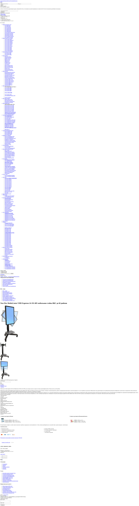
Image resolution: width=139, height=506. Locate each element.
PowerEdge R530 (8, 239)
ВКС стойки (7, 150)
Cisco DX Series (8, 118)
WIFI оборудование (6, 98)
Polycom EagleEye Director (9, 155)
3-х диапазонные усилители (10, 267)
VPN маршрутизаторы (9, 34)
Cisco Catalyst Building (9, 50)
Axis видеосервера (8, 206)
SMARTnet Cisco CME (9, 217)
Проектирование (6, 481)
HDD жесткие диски (8, 251)
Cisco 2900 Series (8, 29)
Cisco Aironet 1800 (8, 87)
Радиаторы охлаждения (9, 254)
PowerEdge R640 (8, 242)
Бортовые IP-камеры (8, 204)
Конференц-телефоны (7, 135)
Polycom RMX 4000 (8, 133)
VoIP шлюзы (5, 194)
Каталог (5, 276)
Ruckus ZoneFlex (8, 97)
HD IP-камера (7, 208)
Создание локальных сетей (8, 474)
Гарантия (6, 0)
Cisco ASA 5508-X (8, 180)
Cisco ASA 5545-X (8, 185)
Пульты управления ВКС (9, 157)
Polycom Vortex (7, 147)
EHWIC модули (8, 58)
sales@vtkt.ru (2, 454)
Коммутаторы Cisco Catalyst (8, 38)
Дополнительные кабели (9, 142)
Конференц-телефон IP (9, 139)
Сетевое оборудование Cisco (8, 487)
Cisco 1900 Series (8, 28)
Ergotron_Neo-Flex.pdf (6, 442)
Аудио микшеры (6, 145)
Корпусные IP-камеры (9, 203)
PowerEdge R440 (8, 238)
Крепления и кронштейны (10, 101)
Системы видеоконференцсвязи (8, 476)
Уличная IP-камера (8, 211)
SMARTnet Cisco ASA (9, 216)
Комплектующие (8, 144)
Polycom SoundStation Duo (9, 136)
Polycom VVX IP (8, 164)
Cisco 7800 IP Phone (8, 160)
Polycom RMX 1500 (8, 131)
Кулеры (6, 255)
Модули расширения (8, 252)
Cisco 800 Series (8, 25)
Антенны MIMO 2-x (8, 82)
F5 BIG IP (6, 257)
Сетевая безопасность (7, 488)
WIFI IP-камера (7, 207)
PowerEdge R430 (8, 237)
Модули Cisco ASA (8, 191)
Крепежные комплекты (9, 70)
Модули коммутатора (9, 65)
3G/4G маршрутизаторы (9, 36)
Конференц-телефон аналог (10, 140)
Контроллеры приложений (8, 256)
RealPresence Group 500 (9, 125)
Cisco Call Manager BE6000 (10, 176)
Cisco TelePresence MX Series (10, 119)
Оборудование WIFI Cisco (7, 486)
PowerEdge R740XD (8, 246)
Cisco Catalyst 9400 (8, 48)
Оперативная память (8, 249)
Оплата (9, 0)
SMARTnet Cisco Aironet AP (10, 220)
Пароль (19, 3)
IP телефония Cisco (6, 489)
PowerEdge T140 (8, 228)
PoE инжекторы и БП (9, 100)
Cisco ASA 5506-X (8, 179)
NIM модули (7, 61)
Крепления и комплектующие (10, 170)
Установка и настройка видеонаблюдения (10, 480)
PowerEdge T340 (8, 229)
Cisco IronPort (5, 221)
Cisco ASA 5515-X (8, 182)
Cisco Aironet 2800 (8, 88)
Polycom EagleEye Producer (10, 154)
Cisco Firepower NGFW (7, 193)
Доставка (12, 0)
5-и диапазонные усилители (10, 268)
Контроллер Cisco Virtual (9, 111)
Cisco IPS (6, 192)
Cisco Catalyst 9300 (8, 47)
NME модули (7, 60)
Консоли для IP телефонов (9, 168)
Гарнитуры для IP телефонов (10, 167)
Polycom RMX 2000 (8, 132)
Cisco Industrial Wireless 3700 (10, 95)
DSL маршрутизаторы (9, 37)
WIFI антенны (5, 71)
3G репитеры (7, 261)
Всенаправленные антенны (10, 72)
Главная (1, 276)
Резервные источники (9, 102)
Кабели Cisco (7, 68)
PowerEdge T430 (8, 230)
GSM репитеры (7, 260)
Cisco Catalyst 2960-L (8, 41)
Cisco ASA (5, 177)
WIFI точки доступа (6, 85)
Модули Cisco (5, 55)
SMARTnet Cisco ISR (9, 215)
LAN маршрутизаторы (9, 33)
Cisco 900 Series (8, 26)
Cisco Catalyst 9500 (8, 49)
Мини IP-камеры (8, 202)
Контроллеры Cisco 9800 (9, 110)
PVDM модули (7, 62)
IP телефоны (5, 158)
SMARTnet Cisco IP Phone (9, 218)
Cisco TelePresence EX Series (10, 120)
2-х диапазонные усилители (10, 266)
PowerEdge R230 (8, 233)
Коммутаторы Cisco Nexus (7, 51)
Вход (1, 1)
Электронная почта (4, 3)
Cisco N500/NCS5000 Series (10, 32)
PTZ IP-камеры (7, 200)
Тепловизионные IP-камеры (10, 205)
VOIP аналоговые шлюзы (9, 195)
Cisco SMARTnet (6, 212)
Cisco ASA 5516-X (8, 183)
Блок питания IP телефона (9, 169)
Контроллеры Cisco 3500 (9, 106)
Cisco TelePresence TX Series (10, 121)
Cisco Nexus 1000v (8, 54)
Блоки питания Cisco (9, 69)
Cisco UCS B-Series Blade (9, 224)
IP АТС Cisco (5, 174)
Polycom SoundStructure (9, 146)
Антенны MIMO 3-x (8, 83)
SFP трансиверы (8, 56)
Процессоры (7, 248)
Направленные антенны (9, 73)
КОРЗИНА (2, 274)
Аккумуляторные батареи (9, 171)
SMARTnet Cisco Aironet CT (10, 219)
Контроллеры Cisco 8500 (9, 109)
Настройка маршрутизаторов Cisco (9, 473)
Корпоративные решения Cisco (8, 492)
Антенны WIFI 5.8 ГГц (9, 81)
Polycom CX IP (7, 165)
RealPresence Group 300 (9, 124)
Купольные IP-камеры (9, 199)
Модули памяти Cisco (9, 66)
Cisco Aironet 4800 (8, 90)
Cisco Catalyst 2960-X (9, 42)
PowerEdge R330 (8, 235)
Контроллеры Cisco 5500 (9, 107)
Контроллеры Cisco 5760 (9, 108)
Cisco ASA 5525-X (8, 184)
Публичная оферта (6, 466)
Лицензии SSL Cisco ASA (9, 190)
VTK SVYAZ (5, 494)
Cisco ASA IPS (7, 189)
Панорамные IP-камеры (9, 201)
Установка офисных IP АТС (8, 477)
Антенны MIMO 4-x (8, 84)
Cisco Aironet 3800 (8, 89)
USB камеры (7, 173)
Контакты (15, 0)
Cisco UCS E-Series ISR (9, 225)
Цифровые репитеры (9, 263)
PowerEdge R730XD (8, 245)
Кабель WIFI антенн (8, 99)
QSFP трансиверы (8, 57)
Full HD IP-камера (8, 209)
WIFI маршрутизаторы (9, 35)
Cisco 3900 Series (8, 30)
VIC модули (7, 64)
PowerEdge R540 (8, 240)
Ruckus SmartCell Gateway (9, 114)
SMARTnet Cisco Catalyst (9, 214)
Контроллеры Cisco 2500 (9, 105)
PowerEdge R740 (8, 244)
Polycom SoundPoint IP (9, 163)
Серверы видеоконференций (8, 130)
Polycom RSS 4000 (8, 134)
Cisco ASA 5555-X (8, 186)
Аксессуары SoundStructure (10, 148)
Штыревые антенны (8, 76)
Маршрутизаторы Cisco (7, 24)
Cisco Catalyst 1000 (8, 39)
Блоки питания (7, 143)
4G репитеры (7, 262)
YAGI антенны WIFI (8, 74)
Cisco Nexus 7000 (8, 52)
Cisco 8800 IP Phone (8, 161)
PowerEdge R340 (8, 236)
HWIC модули (7, 59)
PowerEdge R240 (8, 234)
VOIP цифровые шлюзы (9, 196)
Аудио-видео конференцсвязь (13, 276)
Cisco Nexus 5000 (8, 53)
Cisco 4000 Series (8, 31)
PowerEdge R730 (8, 243)
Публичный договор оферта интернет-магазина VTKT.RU (11, 437)
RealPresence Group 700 (9, 126)
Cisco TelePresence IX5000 (9, 122)
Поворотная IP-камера (9, 210)
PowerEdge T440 (8, 231)
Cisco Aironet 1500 (8, 94)
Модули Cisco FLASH (9, 67)
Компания (2, 0)
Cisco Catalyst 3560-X (9, 43)
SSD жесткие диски (8, 250)
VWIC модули (7, 63)
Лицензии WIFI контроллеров (10, 112)
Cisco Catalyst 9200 (8, 46)
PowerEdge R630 (8, 241)
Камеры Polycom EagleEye (9, 153)
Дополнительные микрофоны (10, 141)
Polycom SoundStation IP (9, 137)
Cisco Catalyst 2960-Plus (9, 40)
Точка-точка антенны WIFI (10, 78)
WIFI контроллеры (6, 103)
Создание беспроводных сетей (8, 475)
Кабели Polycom (8, 156)
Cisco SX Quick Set (8, 117)
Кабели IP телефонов (9, 172)
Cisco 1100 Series (8, 27)
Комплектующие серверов (7, 247)
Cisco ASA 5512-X (8, 181)
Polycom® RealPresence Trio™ (10, 138)
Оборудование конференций (8, 149)
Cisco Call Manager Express (10, 175)
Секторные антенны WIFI (9, 75)
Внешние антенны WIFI (9, 77)
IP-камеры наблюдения (7, 197)
